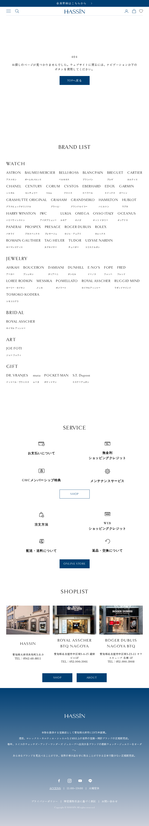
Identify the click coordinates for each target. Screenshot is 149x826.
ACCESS (55, 788)
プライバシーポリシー (44, 801)
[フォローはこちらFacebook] (59, 781)
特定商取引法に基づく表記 (80, 801)
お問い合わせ (110, 801)
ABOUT (92, 677)
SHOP (74, 494)
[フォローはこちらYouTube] (80, 781)
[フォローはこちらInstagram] (69, 780)
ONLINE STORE (74, 563)
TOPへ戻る (74, 80)
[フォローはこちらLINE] (90, 781)
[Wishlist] (141, 11)
